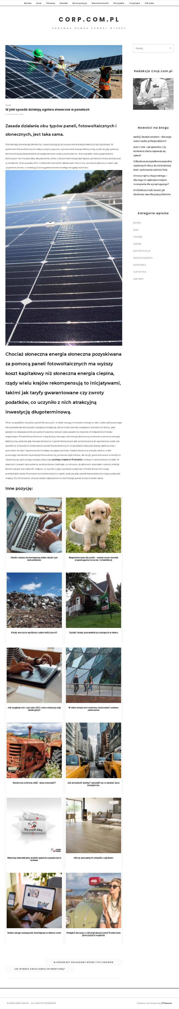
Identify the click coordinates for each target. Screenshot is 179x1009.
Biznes (28, 3)
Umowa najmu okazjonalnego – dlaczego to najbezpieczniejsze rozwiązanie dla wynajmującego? (151, 179)
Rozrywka (119, 3)
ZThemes (166, 1003)
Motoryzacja (80, 3)
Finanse (50, 3)
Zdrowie (149, 3)
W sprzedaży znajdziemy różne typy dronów (83, 962)
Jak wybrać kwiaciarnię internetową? (39, 969)
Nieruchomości (100, 3)
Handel (64, 3)
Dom (39, 3)
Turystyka (134, 3)
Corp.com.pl (89, 19)
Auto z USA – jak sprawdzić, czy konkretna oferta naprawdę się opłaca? (149, 151)
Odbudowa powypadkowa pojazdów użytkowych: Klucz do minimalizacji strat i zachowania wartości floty (152, 165)
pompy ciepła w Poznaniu (67, 459)
